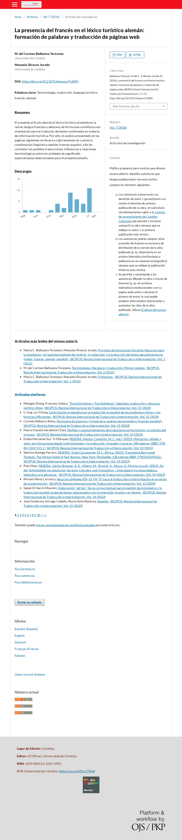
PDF (119, 55)
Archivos (32, 17)
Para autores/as (25, 575)
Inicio (18, 17)
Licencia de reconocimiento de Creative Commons (142, 216)
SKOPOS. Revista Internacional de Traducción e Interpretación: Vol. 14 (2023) (90, 434)
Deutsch (20, 642)
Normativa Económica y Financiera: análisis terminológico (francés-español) (109, 421)
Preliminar (106, 377)
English (20, 635)
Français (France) (26, 649)
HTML (136, 55)
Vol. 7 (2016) (51, 17)
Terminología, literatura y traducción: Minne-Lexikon (108, 368)
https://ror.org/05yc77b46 (77, 771)
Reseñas (103, 501)
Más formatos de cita (126, 106)
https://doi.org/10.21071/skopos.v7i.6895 (50, 81)
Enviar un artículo (30, 602)
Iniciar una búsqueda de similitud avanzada (65, 525)
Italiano (20, 655)
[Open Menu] (14, 4)
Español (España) (26, 629)
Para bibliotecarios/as (28, 582)
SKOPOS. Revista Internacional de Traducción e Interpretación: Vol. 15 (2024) (98, 408)
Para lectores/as (25, 569)
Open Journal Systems (30, 674)
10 (38, 515)
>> (45, 515)
